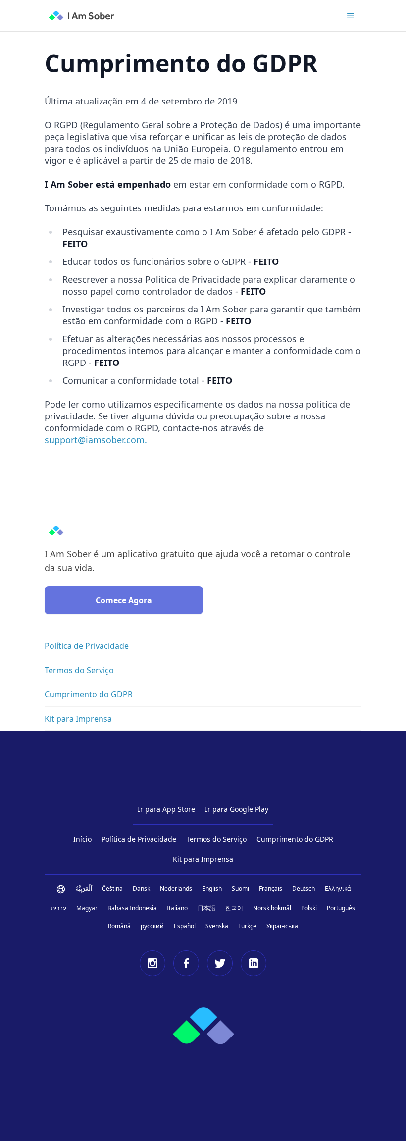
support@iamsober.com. (96, 440)
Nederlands (176, 888)
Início (82, 839)
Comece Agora (124, 600)
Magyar (87, 908)
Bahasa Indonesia (132, 908)
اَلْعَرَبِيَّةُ (84, 888)
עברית (58, 908)
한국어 (234, 908)
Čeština (112, 888)
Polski (309, 908)
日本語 (206, 908)
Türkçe (247, 926)
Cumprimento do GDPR (294, 839)
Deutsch (303, 888)
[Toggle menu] (350, 16)
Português (341, 908)
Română (119, 926)
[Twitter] (220, 963)
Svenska (216, 926)
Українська (282, 926)
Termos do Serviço (216, 839)
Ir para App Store (166, 809)
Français (270, 888)
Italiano (177, 908)
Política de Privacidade (139, 839)
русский (152, 926)
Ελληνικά (338, 888)
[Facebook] (186, 963)
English (212, 888)
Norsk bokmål (272, 908)
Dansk (141, 888)
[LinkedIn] (253, 963)
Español (185, 926)
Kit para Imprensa (203, 859)
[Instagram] (152, 963)
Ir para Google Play (236, 809)
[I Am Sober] (82, 16)
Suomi (240, 888)
